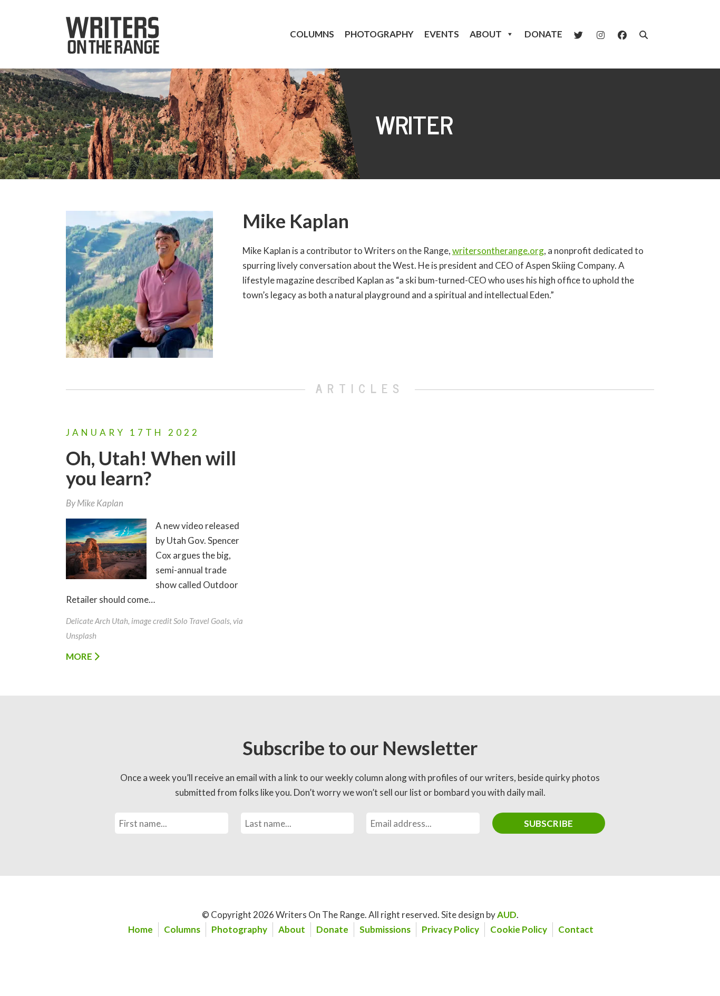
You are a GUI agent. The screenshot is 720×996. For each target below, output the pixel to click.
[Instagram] (600, 34)
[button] (643, 34)
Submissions (385, 929)
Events (441, 34)
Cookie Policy (518, 929)
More (80, 656)
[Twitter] (578, 34)
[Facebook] (622, 34)
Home (140, 929)
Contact (575, 929)
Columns (312, 34)
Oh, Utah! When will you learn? (151, 468)
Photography (379, 34)
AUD (507, 914)
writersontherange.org (498, 250)
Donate (543, 34)
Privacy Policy (450, 929)
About (486, 34)
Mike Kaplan (295, 220)
